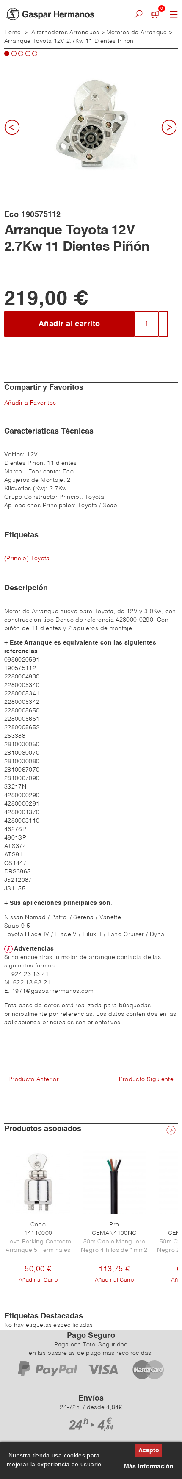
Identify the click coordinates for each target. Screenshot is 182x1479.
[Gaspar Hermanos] (58, 14)
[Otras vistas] (14, 130)
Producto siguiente (146, 1079)
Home (12, 33)
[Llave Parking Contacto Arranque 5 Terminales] (38, 1182)
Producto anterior (33, 1079)
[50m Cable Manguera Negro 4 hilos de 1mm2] (114, 1182)
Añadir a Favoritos (30, 403)
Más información (149, 1467)
